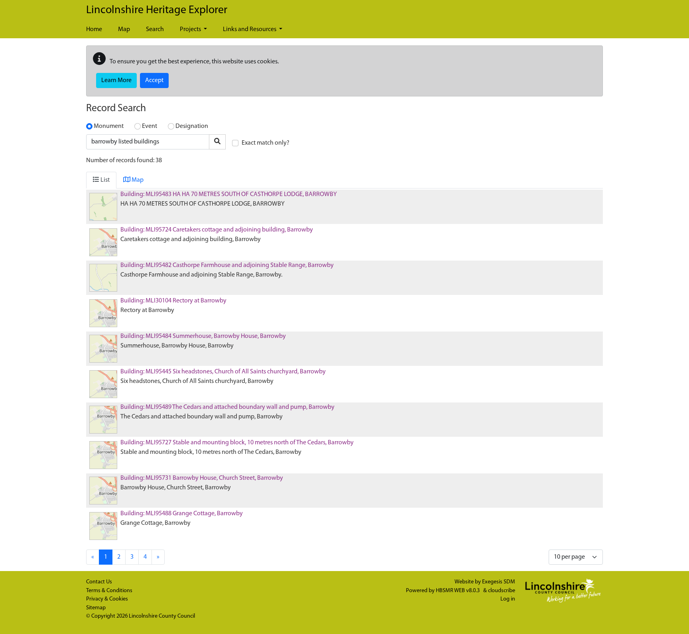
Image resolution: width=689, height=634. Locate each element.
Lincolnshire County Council (162, 616)
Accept (154, 80)
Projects (191, 29)
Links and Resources (250, 29)
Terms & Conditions (109, 591)
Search (155, 29)
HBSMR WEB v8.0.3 (458, 591)
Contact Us (99, 582)
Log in (507, 599)
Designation (191, 126)
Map (124, 29)
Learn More (116, 80)
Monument (109, 126)
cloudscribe (501, 591)
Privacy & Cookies (107, 599)
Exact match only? (265, 143)
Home (94, 29)
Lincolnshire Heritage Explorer (156, 10)
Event (149, 126)
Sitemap (96, 608)
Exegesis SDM (498, 582)
